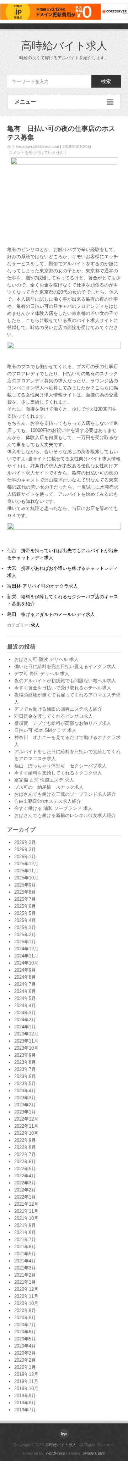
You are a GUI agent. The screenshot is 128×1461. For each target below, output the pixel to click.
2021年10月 (26, 1218)
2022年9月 (25, 1140)
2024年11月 (26, 956)
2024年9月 (25, 970)
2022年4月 (25, 1175)
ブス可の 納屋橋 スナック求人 (49, 787)
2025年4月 (25, 920)
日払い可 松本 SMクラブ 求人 (45, 730)
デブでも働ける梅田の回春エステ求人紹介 (58, 709)
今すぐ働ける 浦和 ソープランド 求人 (53, 808)
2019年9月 (25, 1395)
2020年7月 (25, 1324)
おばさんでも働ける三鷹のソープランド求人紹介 (65, 794)
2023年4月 (25, 1090)
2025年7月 (25, 899)
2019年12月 (26, 1374)
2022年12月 (26, 1119)
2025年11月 (26, 870)
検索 (106, 81)
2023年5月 (25, 1083)
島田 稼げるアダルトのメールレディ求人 (51, 614)
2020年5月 (25, 1338)
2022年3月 (25, 1182)
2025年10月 (26, 878)
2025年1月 (25, 941)
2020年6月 (25, 1331)
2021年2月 (25, 1275)
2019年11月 (26, 1381)
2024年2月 (25, 1019)
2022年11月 (26, 1126)
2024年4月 (25, 1005)
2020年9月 (25, 1310)
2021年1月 (25, 1282)
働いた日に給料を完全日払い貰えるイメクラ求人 (65, 666)
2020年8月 (25, 1317)
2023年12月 (26, 1034)
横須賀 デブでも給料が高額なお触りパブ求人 (62, 723)
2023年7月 (25, 1069)
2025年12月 (26, 863)
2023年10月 (26, 1048)
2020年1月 (25, 1367)
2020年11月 (26, 1296)
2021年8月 (25, 1232)
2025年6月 (25, 906)
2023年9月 (25, 1055)
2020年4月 (25, 1346)
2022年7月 (25, 1154)
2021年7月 (25, 1239)
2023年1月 (25, 1112)
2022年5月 (25, 1168)
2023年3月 (25, 1097)
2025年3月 (25, 927)
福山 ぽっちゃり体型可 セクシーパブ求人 (60, 765)
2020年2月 (25, 1360)
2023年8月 (25, 1062)
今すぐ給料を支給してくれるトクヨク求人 (58, 773)
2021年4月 (25, 1260)
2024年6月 (25, 991)
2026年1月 (25, 856)
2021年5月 (25, 1253)
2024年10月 (26, 963)
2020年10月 (26, 1303)
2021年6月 (25, 1246)
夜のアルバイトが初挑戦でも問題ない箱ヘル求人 (65, 680)
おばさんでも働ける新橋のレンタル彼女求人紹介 (65, 815)
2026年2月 (25, 849)
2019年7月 (25, 1409)
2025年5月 (25, 913)
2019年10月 (26, 1388)
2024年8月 (25, 977)
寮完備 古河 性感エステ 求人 (44, 780)
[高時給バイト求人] (64, 1434)
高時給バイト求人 (64, 45)
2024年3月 (25, 1012)
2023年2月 (25, 1104)
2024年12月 (26, 948)
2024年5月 (25, 998)
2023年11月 (26, 1041)
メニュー (25, 102)
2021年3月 (25, 1268)
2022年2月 (25, 1190)
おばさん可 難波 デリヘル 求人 (46, 659)
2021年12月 (26, 1204)
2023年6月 (25, 1076)
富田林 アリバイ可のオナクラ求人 (42, 586)
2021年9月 (25, 1225)
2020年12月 (26, 1289)
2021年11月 (26, 1211)
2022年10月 (26, 1133)
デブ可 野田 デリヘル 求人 (41, 673)
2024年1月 (25, 1026)
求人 (35, 625)
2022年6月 (25, 1161)
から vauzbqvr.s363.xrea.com (33, 146)
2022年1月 (25, 1197)
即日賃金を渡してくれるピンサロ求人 (53, 716)
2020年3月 (25, 1353)
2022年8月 (25, 1147)
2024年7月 (25, 984)
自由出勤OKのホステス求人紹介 (47, 801)
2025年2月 (25, 934)
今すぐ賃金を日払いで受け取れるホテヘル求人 (62, 687)
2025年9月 (25, 885)
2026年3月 (25, 842)
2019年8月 (25, 1402)
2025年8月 (25, 892)
